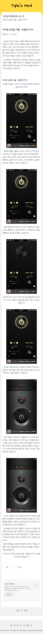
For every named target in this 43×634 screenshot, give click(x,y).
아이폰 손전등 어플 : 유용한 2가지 (14, 20)
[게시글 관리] (12, 567)
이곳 (15, 84)
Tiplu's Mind (21, 6)
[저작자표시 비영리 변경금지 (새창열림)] (26, 567)
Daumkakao (23, 630)
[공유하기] (10, 567)
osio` (2, 630)
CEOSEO (40, 630)
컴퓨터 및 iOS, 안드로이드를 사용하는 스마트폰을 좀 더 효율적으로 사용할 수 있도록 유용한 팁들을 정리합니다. (17, 588)
